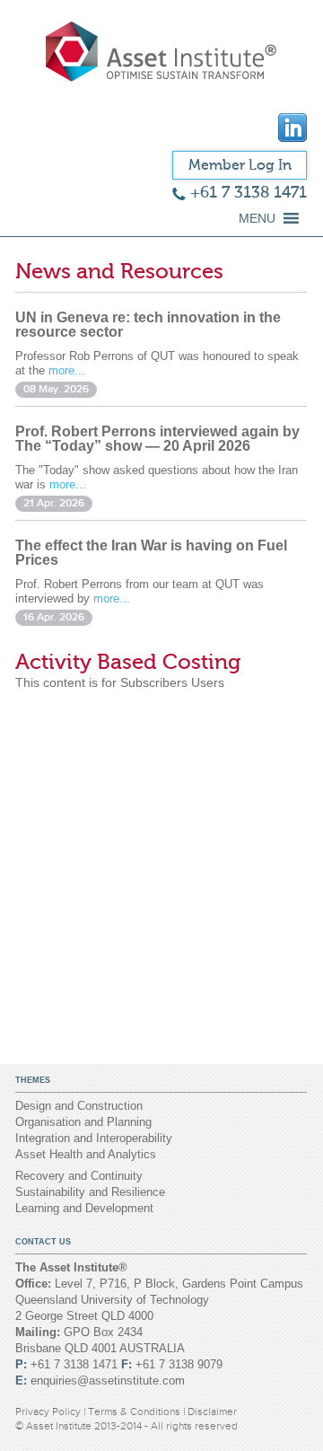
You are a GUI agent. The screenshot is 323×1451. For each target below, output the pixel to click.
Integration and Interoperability (93, 1138)
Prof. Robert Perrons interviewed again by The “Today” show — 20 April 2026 (157, 438)
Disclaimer (212, 1411)
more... (66, 370)
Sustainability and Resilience (90, 1192)
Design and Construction (79, 1105)
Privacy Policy (49, 1411)
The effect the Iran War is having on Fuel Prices (151, 552)
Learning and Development (84, 1208)
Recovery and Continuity (79, 1176)
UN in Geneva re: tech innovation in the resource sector (148, 324)
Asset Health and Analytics (85, 1154)
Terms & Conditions (135, 1411)
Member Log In (240, 165)
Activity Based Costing (127, 662)
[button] (257, 218)
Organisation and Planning (83, 1122)
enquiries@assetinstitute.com (108, 1380)
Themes (32, 1080)
